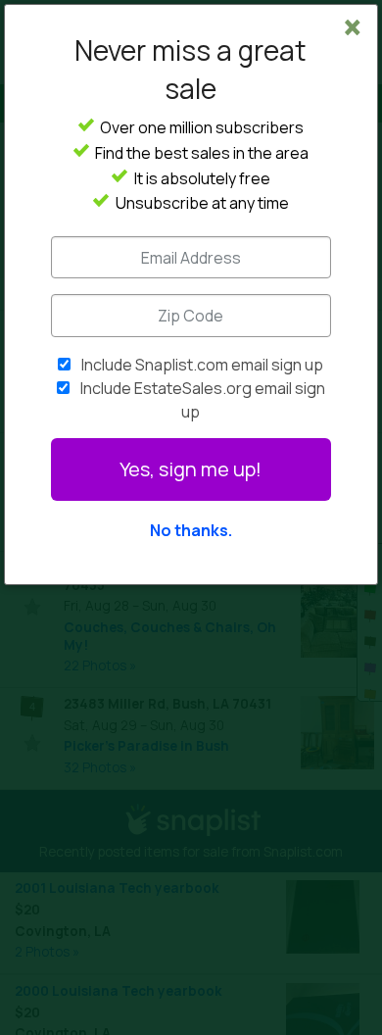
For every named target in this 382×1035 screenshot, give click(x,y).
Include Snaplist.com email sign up (202, 364)
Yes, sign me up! (190, 469)
